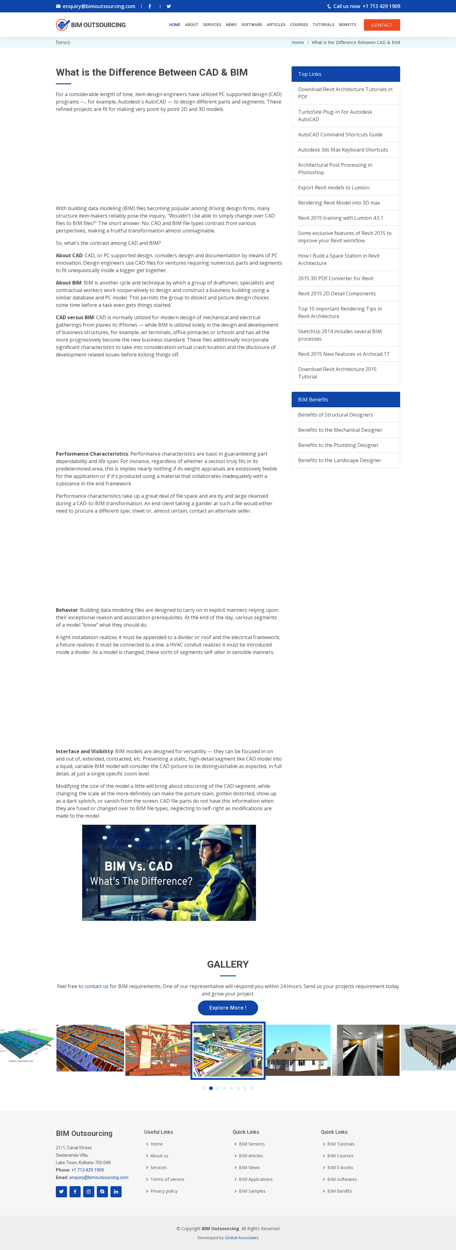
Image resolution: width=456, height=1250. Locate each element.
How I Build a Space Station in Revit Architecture (339, 259)
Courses (299, 24)
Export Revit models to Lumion (333, 187)
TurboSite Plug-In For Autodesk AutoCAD (335, 115)
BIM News (249, 1167)
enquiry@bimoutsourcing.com (99, 6)
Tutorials (323, 24)
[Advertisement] (169, 161)
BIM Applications (256, 1179)
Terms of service (167, 1179)
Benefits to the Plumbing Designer (338, 445)
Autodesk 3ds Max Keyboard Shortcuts (343, 149)
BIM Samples (252, 1191)
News (231, 24)
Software (251, 24)
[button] (204, 1088)
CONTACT (382, 25)
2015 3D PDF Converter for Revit (335, 278)
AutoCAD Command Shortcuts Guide (340, 134)
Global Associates (242, 1237)
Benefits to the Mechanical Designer (340, 429)
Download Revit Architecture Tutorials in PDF (345, 93)
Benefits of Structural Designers (335, 414)
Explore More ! (228, 1008)
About (191, 24)
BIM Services (252, 1144)
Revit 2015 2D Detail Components (337, 293)
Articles (276, 24)
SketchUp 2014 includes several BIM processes (340, 335)
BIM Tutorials (341, 1144)
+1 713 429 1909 (381, 6)
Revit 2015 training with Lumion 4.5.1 (340, 217)
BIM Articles (251, 1156)
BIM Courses (340, 1156)
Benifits (347, 24)
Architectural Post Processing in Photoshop (335, 168)
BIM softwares (342, 1179)
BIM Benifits (339, 1191)
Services (212, 24)
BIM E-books (340, 1167)
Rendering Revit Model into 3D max (339, 202)
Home (174, 24)
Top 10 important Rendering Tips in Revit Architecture (340, 312)
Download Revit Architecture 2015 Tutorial (337, 373)
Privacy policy (163, 1191)
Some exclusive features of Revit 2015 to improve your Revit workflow (345, 237)
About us (159, 1156)
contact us (97, 986)
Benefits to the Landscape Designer (339, 460)
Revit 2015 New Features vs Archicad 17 (343, 354)
